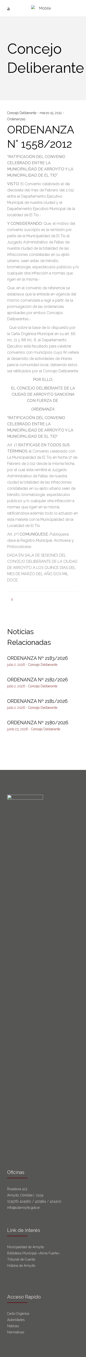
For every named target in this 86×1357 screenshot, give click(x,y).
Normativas (16, 1332)
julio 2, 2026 (16, 665)
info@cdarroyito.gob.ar (23, 1208)
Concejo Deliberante (22, 113)
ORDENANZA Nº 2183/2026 (37, 658)
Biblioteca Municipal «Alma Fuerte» (33, 1253)
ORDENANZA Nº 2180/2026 (37, 723)
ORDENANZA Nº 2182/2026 (37, 680)
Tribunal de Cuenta (21, 1259)
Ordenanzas (16, 119)
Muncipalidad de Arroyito (25, 1247)
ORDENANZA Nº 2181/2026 (37, 701)
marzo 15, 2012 (51, 113)
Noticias (13, 1326)
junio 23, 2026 (17, 729)
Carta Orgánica (18, 1313)
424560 (25, 1201)
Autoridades (16, 1320)
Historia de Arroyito (21, 1266)
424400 (55, 1201)
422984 (40, 1201)
